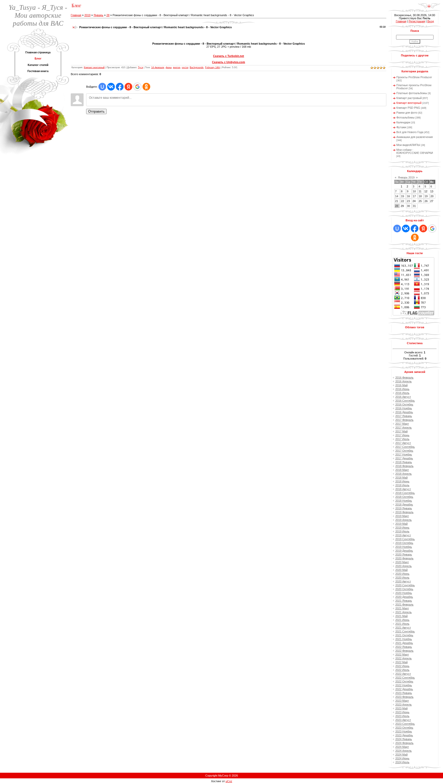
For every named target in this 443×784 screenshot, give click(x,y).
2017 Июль (402, 439)
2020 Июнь (402, 573)
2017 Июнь (402, 435)
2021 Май (401, 616)
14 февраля (157, 67)
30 (408, 205)
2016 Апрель (403, 381)
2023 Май (401, 708)
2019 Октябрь (404, 542)
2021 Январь (403, 600)
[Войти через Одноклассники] (146, 87)
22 (402, 201)
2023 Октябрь (404, 727)
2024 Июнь (402, 758)
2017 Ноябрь (403, 454)
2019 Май (401, 523)
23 (408, 201)
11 (420, 191)
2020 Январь (403, 554)
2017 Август (403, 442)
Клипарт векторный (94, 67)
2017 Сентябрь (405, 446)
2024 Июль (402, 762)
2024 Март (402, 746)
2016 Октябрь (404, 404)
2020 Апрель (403, 566)
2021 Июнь (402, 619)
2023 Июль (402, 716)
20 (432, 196)
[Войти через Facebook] (120, 87)
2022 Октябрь (404, 681)
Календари (403, 122)
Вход (430, 21)
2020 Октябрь (404, 589)
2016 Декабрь (404, 412)
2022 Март (402, 654)
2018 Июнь (402, 481)
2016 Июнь (402, 389)
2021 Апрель (403, 612)
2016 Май (401, 385)
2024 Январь (403, 739)
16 (408, 196)
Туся (140, 67)
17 (414, 196)
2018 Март (402, 469)
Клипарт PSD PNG (408, 107)
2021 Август (403, 627)
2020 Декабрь (404, 596)
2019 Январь (403, 508)
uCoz (229, 781)
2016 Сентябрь (405, 400)
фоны (169, 67)
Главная (76, 15)
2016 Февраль (404, 377)
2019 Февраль (404, 512)
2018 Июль (402, 485)
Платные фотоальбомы (411, 93)
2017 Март (402, 423)
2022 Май (401, 662)
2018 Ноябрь (403, 500)
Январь (98, 15)
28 (107, 15)
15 (402, 196)
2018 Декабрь (404, 504)
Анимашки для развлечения (414, 136)
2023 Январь (403, 692)
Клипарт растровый (409, 98)
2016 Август (403, 396)
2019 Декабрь (404, 550)
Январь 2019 (406, 177)
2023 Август (403, 719)
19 (426, 196)
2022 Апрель (403, 658)
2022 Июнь (402, 666)
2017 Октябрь (404, 450)
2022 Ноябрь (403, 685)
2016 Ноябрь (403, 408)
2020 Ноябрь (403, 592)
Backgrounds (197, 67)
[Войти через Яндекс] (128, 87)
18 (420, 196)
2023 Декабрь (404, 735)
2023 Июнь (402, 712)
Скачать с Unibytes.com (228, 62)
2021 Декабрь (404, 642)
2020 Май (401, 569)
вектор (176, 67)
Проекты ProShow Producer (414, 77)
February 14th (212, 67)
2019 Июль (402, 531)
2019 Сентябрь (405, 539)
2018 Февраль (404, 466)
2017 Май (401, 431)
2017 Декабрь (404, 458)
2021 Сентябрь (405, 631)
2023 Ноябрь (403, 731)
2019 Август (403, 535)
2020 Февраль (404, 558)
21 (396, 201)
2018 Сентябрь (405, 492)
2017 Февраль (404, 419)
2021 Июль (402, 623)
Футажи (401, 127)
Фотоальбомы (405, 117)
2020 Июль (402, 577)
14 (396, 196)
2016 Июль (402, 392)
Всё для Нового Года (409, 132)
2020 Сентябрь (405, 585)
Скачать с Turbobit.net (228, 55)
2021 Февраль (404, 604)
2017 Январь (403, 416)
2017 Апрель (403, 427)
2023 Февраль (404, 696)
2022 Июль (402, 669)
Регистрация (417, 21)
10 (414, 191)
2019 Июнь (402, 527)
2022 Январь (403, 646)
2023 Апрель (403, 704)
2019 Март (402, 516)
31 (414, 205)
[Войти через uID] (102, 87)
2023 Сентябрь (405, 723)
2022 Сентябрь (405, 677)
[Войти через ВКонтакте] (111, 87)
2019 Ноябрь (403, 546)
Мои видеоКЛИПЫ (408, 144)
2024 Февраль (404, 743)
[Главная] (429, 4)
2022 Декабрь (404, 689)
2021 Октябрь (404, 635)
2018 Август (403, 489)
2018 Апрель (403, 473)
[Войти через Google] (137, 87)
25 (420, 201)
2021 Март (402, 608)
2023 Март (402, 700)
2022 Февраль (404, 650)
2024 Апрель (403, 750)
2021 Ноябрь (403, 639)
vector (185, 67)
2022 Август (403, 673)
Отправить (96, 111)
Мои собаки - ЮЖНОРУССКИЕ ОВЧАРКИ (414, 151)
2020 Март (402, 562)
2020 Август (403, 581)
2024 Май (401, 754)
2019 (87, 15)
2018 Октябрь (404, 496)
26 (426, 201)
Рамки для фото (406, 112)
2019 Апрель (403, 519)
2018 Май (401, 477)
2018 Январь (403, 462)
